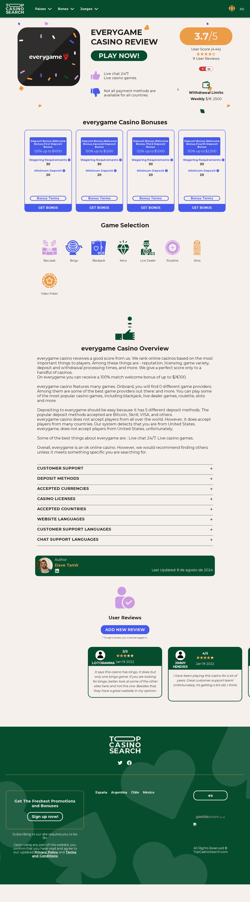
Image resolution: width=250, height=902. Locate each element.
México (148, 792)
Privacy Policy (46, 852)
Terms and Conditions (54, 854)
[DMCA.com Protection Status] (210, 834)
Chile (135, 792)
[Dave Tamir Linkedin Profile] (57, 571)
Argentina (119, 792)
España (101, 792)
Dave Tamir (67, 565)
